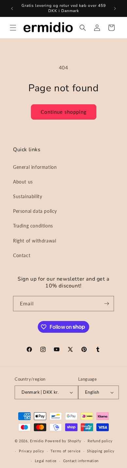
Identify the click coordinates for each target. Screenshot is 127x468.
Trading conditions (33, 225)
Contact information (81, 461)
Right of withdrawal (34, 240)
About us (23, 181)
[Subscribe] (106, 303)
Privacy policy (31, 451)
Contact (21, 255)
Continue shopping (64, 112)
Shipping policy (101, 451)
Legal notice (46, 461)
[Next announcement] (115, 8)
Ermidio (37, 441)
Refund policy (100, 441)
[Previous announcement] (12, 8)
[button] (13, 28)
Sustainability (27, 196)
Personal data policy (35, 211)
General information (35, 167)
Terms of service (65, 451)
